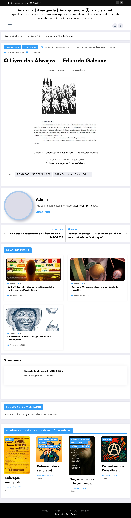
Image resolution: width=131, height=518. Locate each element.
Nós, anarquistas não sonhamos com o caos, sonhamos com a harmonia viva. (82, 481)
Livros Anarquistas (12, 47)
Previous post (56, 229)
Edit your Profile (83, 205)
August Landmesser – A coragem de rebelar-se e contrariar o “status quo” (94, 235)
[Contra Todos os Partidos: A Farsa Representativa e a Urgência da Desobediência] (33, 269)
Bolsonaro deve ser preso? (48, 468)
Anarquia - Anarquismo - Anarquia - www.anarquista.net (65, 510)
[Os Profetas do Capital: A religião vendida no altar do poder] (33, 318)
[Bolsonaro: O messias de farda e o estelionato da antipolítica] (97, 269)
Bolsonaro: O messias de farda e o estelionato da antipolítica (94, 288)
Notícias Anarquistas (48, 446)
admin (112, 47)
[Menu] (9, 26)
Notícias (9, 439)
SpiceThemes (71, 514)
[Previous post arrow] (5, 234)
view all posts (43, 212)
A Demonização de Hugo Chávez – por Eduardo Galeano (70, 152)
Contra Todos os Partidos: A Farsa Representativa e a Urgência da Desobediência (30, 288)
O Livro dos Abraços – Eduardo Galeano (65, 163)
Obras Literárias (30, 47)
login (26, 414)
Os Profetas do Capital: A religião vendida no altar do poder (29, 338)
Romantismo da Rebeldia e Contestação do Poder (113, 468)
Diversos (85, 439)
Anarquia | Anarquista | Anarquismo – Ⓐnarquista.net (65, 10)
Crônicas (75, 439)
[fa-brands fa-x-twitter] (121, 2)
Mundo (54, 439)
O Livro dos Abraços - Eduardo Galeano (89, 47)
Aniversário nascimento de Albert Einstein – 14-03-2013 (36, 235)
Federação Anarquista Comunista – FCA (14, 480)
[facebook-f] (117, 2)
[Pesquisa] (114, 26)
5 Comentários (34, 52)
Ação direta (44, 439)
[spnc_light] (120, 25)
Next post (72, 229)
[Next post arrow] (126, 234)
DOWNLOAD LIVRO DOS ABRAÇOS (58, 47)
